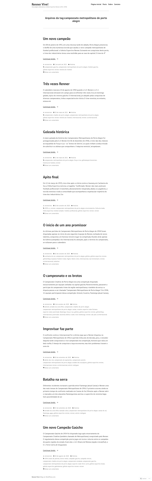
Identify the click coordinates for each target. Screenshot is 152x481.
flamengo (63, 312)
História (72, 64)
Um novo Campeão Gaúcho (63, 427)
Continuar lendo (49, 59)
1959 (46, 208)
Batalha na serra (55, 379)
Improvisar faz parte (58, 328)
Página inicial (96, 4)
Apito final (51, 177)
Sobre (110, 4)
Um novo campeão (56, 38)
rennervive (48, 64)
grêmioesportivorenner (89, 160)
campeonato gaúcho (51, 67)
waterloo (56, 261)
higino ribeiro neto (73, 259)
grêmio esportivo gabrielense (52, 466)
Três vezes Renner (56, 83)
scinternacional (92, 118)
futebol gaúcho (93, 67)
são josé (93, 315)
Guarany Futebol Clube (58, 259)
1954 (46, 459)
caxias (74, 309)
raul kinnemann (94, 259)
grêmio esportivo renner (51, 70)
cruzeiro (79, 309)
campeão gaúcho (74, 459)
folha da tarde (99, 208)
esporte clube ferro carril (80, 464)
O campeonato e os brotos (62, 275)
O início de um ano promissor (65, 225)
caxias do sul (102, 411)
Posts (105, 4)
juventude (55, 315)
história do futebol (66, 70)
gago (51, 413)
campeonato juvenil (78, 360)
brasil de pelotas (54, 459)
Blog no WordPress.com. (48, 477)
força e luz (77, 160)
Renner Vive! (40, 4)
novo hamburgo (80, 315)
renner (84, 118)
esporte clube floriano (90, 309)
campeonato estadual (75, 461)
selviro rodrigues (73, 365)
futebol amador (59, 211)
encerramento (90, 208)
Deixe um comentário (52, 72)
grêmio (87, 256)
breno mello (64, 459)
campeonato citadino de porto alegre (57, 115)
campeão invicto (85, 459)
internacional (77, 118)
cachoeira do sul (50, 256)
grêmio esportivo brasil (97, 464)
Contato (117, 4)
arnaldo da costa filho (57, 307)
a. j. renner (52, 208)
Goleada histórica (56, 132)
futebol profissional (70, 211)
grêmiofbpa (47, 259)
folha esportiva (48, 211)
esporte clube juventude (51, 312)
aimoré (47, 307)
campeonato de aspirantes (63, 360)
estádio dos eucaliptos (79, 362)
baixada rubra (63, 411)
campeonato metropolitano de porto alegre (73, 67)
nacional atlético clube (67, 315)
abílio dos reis (49, 360)
